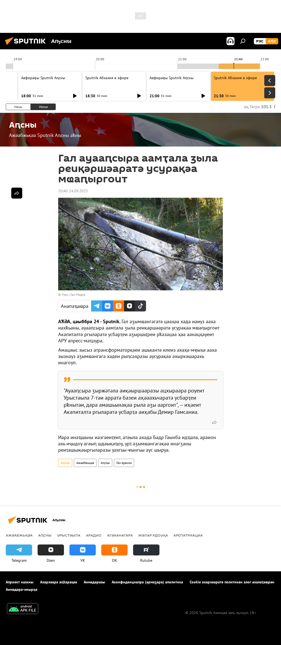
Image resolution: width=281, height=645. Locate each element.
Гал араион (124, 463)
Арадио (94, 535)
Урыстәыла (68, 535)
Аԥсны (65, 463)
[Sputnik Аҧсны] (27, 45)
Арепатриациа (188, 535)
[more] (214, 422)
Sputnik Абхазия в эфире (106, 77)
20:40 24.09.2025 (73, 190)
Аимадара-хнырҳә (21, 589)
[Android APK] (22, 609)
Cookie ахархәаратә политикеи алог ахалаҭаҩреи (232, 582)
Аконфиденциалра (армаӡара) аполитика (147, 582)
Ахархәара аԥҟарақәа (58, 582)
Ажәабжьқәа (85, 463)
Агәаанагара (120, 535)
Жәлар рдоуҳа (153, 535)
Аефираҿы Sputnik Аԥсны (43, 77)
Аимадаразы (94, 582)
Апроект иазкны (19, 582)
